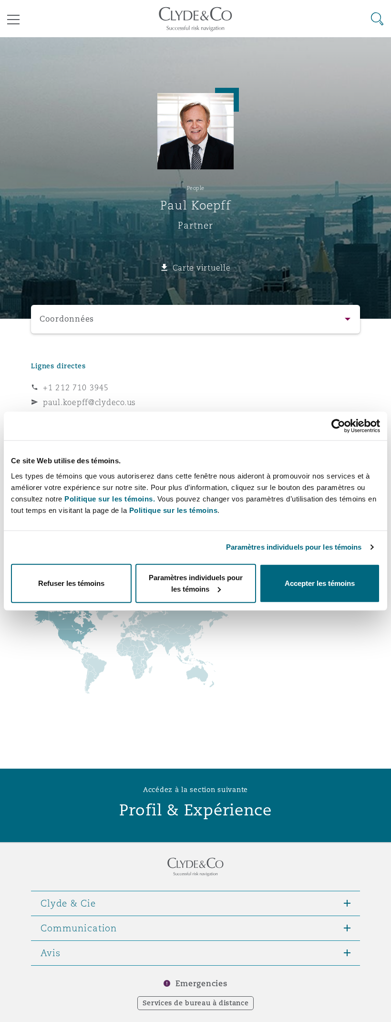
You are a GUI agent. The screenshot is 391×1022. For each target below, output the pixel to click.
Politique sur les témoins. (109, 498)
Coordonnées (67, 319)
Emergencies (201, 984)
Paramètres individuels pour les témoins (294, 547)
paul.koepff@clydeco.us (89, 402)
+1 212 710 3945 (76, 387)
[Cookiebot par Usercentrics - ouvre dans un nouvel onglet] (338, 426)
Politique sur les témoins (173, 510)
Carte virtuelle (202, 267)
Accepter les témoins (320, 583)
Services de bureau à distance (196, 1003)
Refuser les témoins (71, 583)
